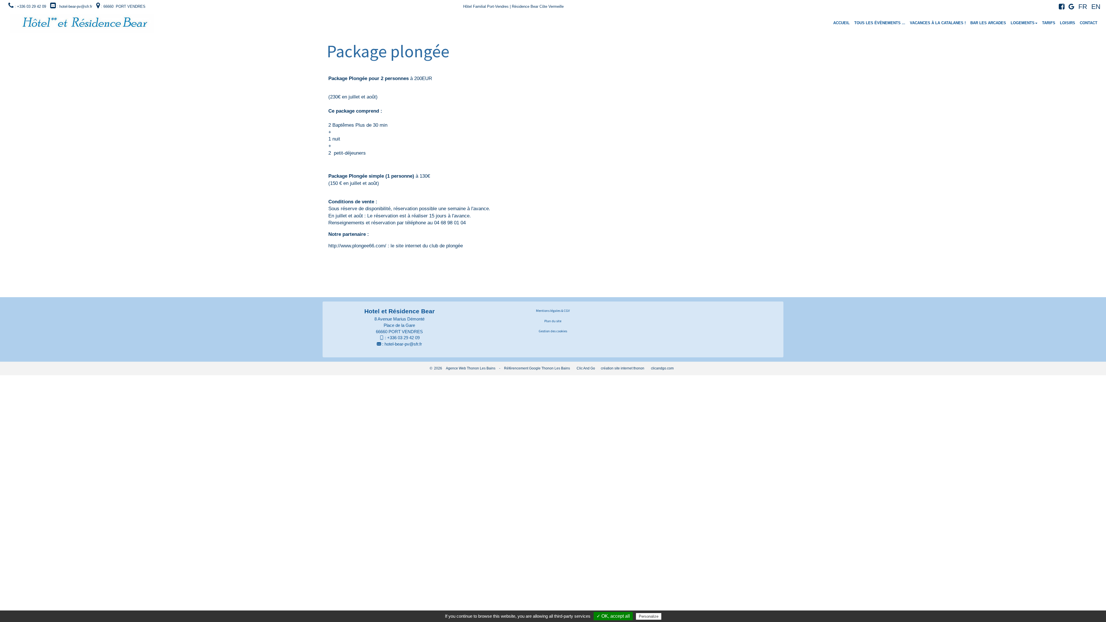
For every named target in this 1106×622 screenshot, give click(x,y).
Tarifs (1048, 23)
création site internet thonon (622, 368)
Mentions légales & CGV (553, 310)
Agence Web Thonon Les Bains (470, 368)
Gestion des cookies (553, 331)
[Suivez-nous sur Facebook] (1060, 7)
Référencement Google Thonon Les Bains (537, 368)
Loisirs (1067, 23)
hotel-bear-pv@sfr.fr (403, 344)
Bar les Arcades (988, 23)
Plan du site (552, 321)
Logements (1023, 23)
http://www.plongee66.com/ (357, 246)
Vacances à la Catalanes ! (938, 23)
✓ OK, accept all (613, 616)
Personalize (648, 616)
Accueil (841, 23)
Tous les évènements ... (879, 23)
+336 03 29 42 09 (403, 337)
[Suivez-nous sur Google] (1070, 7)
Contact (1088, 23)
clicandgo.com (662, 368)
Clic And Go (586, 368)
